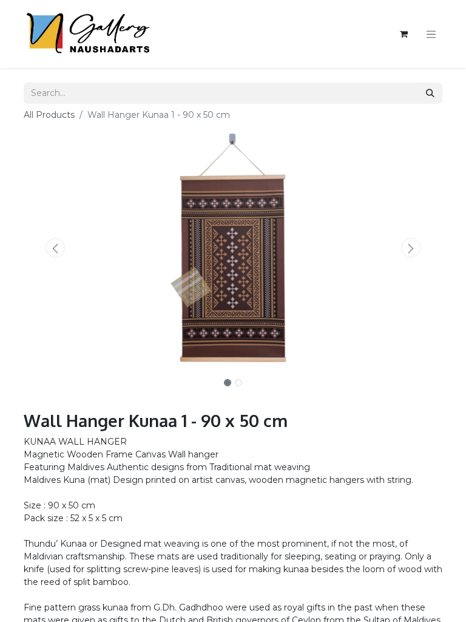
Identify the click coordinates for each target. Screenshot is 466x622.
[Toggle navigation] (431, 34)
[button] (55, 248)
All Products (49, 114)
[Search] (430, 93)
